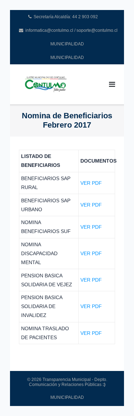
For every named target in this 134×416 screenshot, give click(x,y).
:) (104, 384)
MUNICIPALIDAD (67, 43)
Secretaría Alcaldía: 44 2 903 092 (66, 16)
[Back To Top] (116, 399)
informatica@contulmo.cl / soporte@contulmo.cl (68, 30)
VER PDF (91, 183)
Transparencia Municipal (67, 379)
